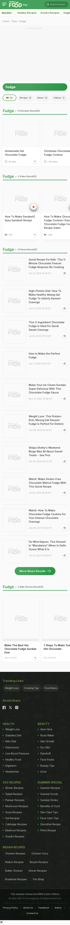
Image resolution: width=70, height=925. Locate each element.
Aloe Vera (46, 729)
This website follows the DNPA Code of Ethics (35, 894)
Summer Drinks (49, 800)
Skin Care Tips (49, 812)
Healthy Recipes (27, 12)
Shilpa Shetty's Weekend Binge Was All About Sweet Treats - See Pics (45, 451)
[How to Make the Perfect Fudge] (14, 363)
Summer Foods (49, 793)
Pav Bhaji (38, 879)
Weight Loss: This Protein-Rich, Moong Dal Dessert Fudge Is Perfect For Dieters (46, 420)
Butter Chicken (14, 870)
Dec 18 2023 (50, 657)
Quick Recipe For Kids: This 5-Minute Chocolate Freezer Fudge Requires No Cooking (47, 263)
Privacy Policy (10, 907)
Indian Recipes (14, 847)
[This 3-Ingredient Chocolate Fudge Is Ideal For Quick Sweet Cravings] (14, 332)
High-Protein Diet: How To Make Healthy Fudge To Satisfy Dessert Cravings (45, 296)
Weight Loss (11, 688)
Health (8, 724)
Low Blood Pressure (17, 753)
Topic (14, 21)
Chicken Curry (39, 853)
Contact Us (32, 913)
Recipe (25, 97)
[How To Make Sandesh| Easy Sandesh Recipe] (21, 198)
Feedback (43, 907)
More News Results (32, 571)
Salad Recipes (13, 793)
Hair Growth (47, 741)
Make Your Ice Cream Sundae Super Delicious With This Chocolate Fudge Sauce (47, 388)
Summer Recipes (50, 787)
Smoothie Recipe (50, 824)
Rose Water (47, 735)
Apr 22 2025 (10, 657)
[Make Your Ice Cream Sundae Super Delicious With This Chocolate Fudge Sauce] (14, 394)
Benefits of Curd (50, 806)
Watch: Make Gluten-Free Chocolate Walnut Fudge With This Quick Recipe (47, 482)
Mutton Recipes (14, 862)
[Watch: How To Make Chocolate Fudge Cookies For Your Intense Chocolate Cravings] (14, 520)
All (9, 97)
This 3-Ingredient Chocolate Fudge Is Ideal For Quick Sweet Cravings (46, 326)
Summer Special (50, 782)
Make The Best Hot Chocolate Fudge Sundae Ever (20, 649)
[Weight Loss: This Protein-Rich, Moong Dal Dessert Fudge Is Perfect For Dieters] (14, 426)
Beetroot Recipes (15, 830)
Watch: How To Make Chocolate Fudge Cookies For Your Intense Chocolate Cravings (47, 516)
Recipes (7, 13)
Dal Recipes (12, 818)
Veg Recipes (12, 782)
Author (58, 907)
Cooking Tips (31, 688)
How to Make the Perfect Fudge (44, 355)
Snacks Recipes (50, 12)
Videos (58, 97)
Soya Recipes (13, 812)
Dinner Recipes (14, 787)
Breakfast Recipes (16, 879)
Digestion (11, 765)
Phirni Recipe (48, 830)
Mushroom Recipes (16, 806)
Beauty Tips (47, 765)
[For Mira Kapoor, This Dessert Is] (14, 551)
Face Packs (47, 759)
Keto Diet (10, 741)
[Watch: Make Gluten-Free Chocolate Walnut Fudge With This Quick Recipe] (14, 488)
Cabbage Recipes (16, 824)
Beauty (44, 724)
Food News (51, 688)
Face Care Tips (49, 818)
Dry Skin (45, 747)
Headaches (12, 771)
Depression (12, 747)
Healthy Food (13, 759)
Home (6, 21)
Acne (43, 771)
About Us (28, 907)
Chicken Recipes (15, 853)
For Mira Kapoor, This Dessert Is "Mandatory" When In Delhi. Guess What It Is (48, 545)
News (42, 97)
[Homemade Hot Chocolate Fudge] (21, 133)
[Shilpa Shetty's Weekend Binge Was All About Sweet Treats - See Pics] (14, 457)
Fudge (22, 21)
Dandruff (45, 753)
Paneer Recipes (14, 800)
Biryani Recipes (39, 862)
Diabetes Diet (13, 735)
